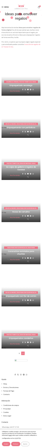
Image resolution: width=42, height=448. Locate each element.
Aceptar (6, 444)
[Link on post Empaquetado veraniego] (21, 75)
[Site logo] (21, 7)
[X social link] (17, 1)
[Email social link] (20, 1)
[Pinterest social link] (23, 1)
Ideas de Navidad (25, 163)
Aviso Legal (7, 416)
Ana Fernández (15, 91)
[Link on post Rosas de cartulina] (21, 201)
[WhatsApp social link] (26, 1)
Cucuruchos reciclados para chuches (21, 252)
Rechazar (15, 444)
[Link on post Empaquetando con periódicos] (21, 117)
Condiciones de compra (11, 405)
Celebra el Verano (12, 82)
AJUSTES (18, 438)
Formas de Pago (8, 391)
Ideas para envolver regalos (26, 124)
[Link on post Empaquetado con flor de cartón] (21, 285)
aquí (10, 435)
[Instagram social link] (20, 374)
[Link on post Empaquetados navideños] (21, 328)
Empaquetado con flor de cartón (21, 296)
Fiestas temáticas (25, 82)
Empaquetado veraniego (21, 85)
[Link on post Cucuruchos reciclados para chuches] (21, 243)
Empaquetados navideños (21, 338)
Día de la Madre (10, 124)
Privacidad (6, 409)
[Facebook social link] (15, 1)
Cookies (6, 412)
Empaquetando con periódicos (21, 127)
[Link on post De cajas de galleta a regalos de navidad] (21, 159)
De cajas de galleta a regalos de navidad (21, 168)
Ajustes (25, 444)
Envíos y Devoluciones (11, 387)
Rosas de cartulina (21, 211)
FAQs (5, 384)
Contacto (6, 394)
